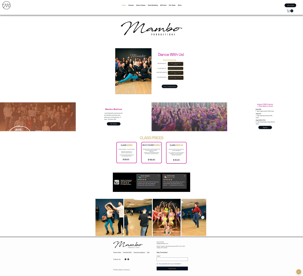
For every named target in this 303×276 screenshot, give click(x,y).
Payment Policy (127, 252)
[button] (290, 10)
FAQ (148, 252)
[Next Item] (202, 217)
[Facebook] (125, 259)
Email (159, 256)
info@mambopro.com (162, 243)
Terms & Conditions (139, 252)
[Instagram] (128, 259)
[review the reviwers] (158, 176)
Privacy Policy (117, 252)
